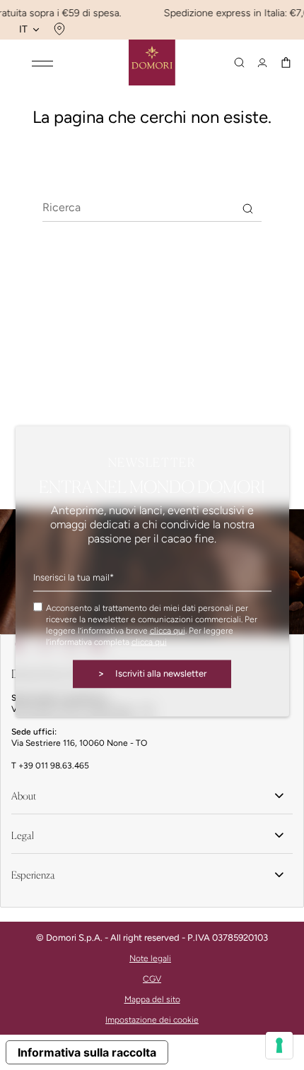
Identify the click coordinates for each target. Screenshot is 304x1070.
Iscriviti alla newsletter (152, 673)
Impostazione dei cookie (152, 1020)
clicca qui (167, 631)
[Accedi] (262, 63)
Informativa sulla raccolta (87, 1052)
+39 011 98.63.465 (53, 766)
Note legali (150, 958)
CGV (152, 979)
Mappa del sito (152, 999)
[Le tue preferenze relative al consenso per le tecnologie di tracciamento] (279, 1045)
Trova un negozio (57, 29)
